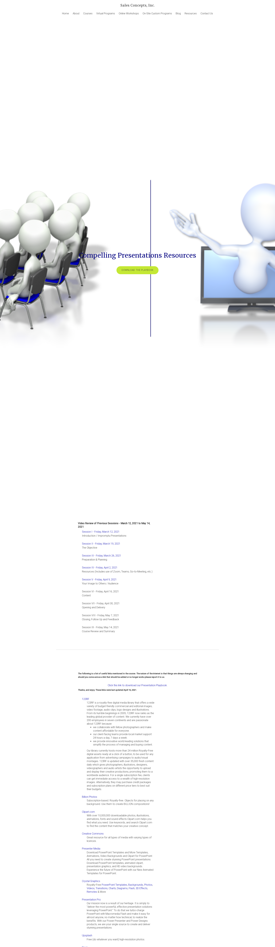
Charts (112, 888)
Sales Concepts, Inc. (137, 5)
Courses (87, 13)
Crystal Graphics (91, 881)
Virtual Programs (105, 13)
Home (65, 13)
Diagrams (122, 888)
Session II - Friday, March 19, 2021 (101, 543)
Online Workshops (129, 13)
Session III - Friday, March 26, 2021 (101, 555)
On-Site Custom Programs (157, 13)
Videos (91, 888)
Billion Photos (89, 796)
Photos (148, 884)
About (76, 13)
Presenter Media (91, 848)
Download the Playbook (137, 270)
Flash (132, 888)
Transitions (102, 888)
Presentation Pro (91, 899)
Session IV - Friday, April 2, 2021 (99, 567)
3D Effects (141, 888)
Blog (178, 13)
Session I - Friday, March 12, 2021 (101, 531)
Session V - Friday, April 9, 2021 (99, 579)
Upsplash (87, 935)
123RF (85, 699)
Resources (191, 13)
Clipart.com (88, 811)
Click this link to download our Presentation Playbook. (137, 685)
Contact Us (207, 13)
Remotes (92, 891)
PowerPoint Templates (114, 884)
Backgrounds (135, 884)
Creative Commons (93, 833)
